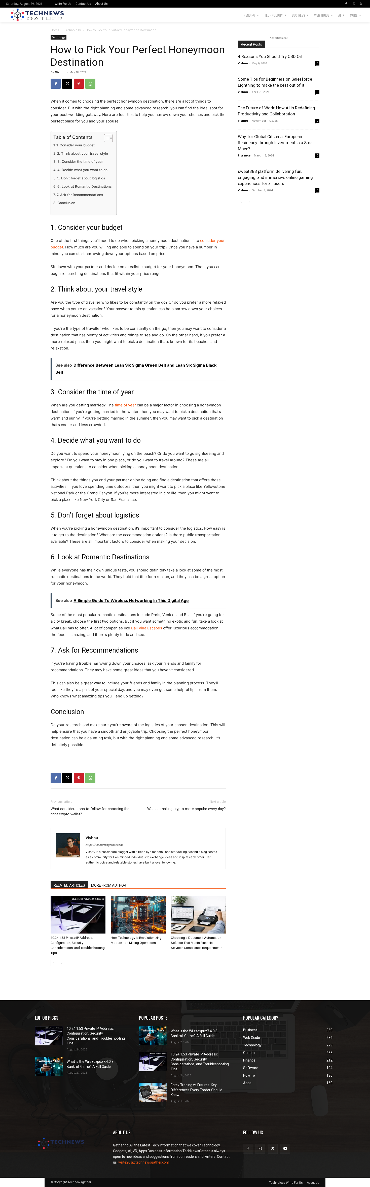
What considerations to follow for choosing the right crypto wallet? (90, 811)
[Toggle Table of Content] (106, 138)
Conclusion (66, 203)
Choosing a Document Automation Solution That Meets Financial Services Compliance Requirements (196, 943)
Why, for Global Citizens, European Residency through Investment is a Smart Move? (277, 142)
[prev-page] (54, 963)
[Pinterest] (79, 84)
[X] (361, 4)
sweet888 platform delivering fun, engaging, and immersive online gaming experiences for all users (275, 177)
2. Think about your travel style (82, 153)
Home (55, 30)
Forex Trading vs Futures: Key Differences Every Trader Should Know (196, 1090)
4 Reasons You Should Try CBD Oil (270, 56)
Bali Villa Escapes (146, 628)
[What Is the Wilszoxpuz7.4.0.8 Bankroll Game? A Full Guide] (49, 1066)
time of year (125, 405)
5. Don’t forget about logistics (81, 178)
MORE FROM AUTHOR (108, 885)
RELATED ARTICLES (69, 885)
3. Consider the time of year (80, 161)
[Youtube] (285, 1148)
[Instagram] (353, 4)
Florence (244, 155)
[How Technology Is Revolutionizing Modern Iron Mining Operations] (138, 915)
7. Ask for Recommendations (80, 195)
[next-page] (62, 963)
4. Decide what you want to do (82, 170)
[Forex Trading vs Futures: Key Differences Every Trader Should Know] (153, 1092)
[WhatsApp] (90, 84)
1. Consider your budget (75, 145)
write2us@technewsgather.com (143, 1162)
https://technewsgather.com (104, 845)
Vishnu (60, 72)
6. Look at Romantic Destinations (84, 186)
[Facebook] (346, 4)
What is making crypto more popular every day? (186, 809)
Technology (72, 30)
